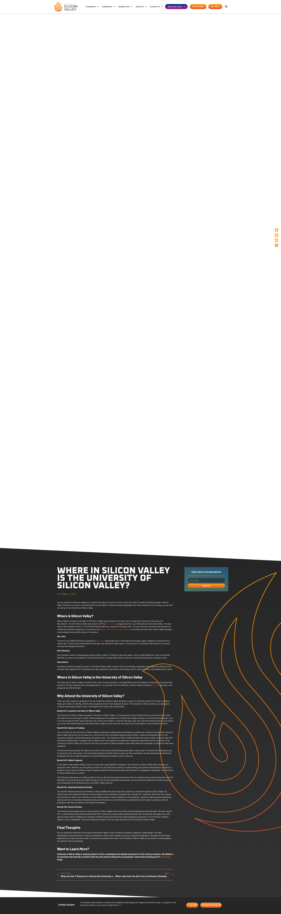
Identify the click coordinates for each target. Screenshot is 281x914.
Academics (91, 6)
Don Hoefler (111, 624)
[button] (226, 6)
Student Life (123, 6)
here (120, 905)
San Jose (100, 641)
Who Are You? (175, 6)
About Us (140, 6)
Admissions (107, 6)
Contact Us (155, 6)
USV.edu (155, 685)
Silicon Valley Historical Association (114, 629)
